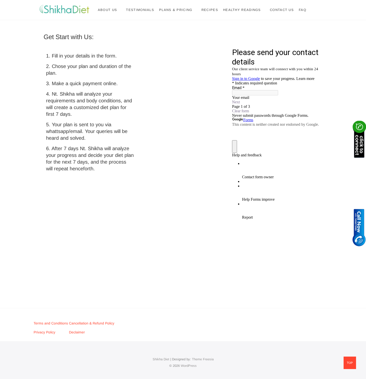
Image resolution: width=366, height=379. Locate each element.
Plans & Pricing (175, 10)
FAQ (302, 10)
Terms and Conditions (51, 323)
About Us (107, 10)
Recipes (209, 10)
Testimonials (140, 10)
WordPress (189, 366)
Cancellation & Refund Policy (91, 323)
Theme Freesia (203, 359)
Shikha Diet (161, 359)
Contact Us (282, 10)
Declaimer (77, 332)
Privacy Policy (44, 332)
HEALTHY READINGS (242, 10)
